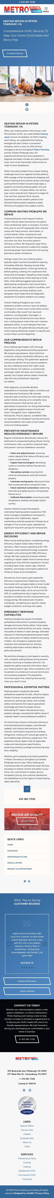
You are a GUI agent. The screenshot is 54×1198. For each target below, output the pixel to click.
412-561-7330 (27, 2)
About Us (27, 1142)
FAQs (27, 1146)
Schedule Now (27, 1138)
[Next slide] (30, 827)
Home (10, 845)
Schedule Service (14, 53)
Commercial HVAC (27, 1175)
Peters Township (41, 149)
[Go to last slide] (23, 827)
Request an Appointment (19, 869)
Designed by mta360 (24, 1193)
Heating (27, 1166)
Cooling (27, 1162)
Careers (27, 1134)
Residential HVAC (27, 1171)
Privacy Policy (42, 1193)
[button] (27, 819)
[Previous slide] (9, 944)
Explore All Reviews (27, 981)
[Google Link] (27, 109)
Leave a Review (26, 991)
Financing (12, 851)
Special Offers (14, 863)
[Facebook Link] (27, 105)
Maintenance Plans (17, 857)
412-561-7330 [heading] (27, 799)
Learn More (29, 821)
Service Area (27, 1130)
